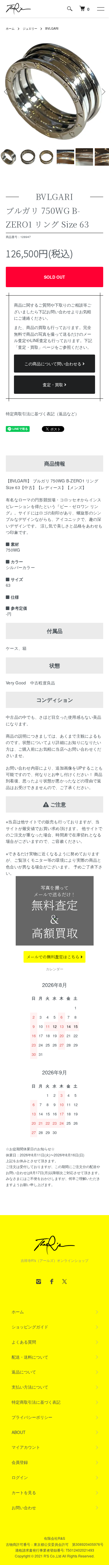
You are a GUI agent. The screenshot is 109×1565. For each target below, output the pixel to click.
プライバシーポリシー (32, 1417)
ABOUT (19, 1432)
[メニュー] (100, 8)
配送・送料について (30, 1357)
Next (102, 91)
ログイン (20, 1477)
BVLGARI (51, 28)
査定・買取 (53, 384)
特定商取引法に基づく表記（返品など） (42, 413)
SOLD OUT (54, 277)
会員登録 (20, 1462)
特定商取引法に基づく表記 (36, 1402)
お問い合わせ (24, 1507)
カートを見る (24, 1492)
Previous (6, 91)
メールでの (53, 957)
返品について (24, 1372)
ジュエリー (30, 28)
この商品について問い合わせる (53, 363)
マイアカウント (26, 1447)
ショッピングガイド (30, 1327)
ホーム (10, 28)
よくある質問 (24, 1342)
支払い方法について (30, 1387)
